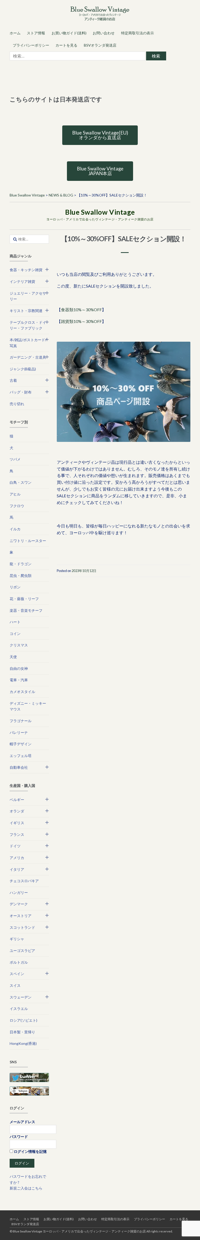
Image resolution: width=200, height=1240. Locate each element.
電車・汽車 (19, 680)
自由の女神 (19, 668)
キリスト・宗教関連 (26, 310)
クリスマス (19, 645)
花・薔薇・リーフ (24, 598)
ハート (15, 622)
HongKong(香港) (23, 1043)
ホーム (15, 33)
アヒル (15, 494)
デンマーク (19, 904)
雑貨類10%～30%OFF (81, 321)
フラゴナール (21, 720)
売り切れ (17, 404)
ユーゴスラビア (22, 950)
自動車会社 (19, 767)
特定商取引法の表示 (137, 33)
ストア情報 (36, 33)
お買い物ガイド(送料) (69, 33)
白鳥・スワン (21, 482)
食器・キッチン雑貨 (26, 270)
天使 (13, 656)
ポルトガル (19, 962)
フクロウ (17, 506)
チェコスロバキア (24, 881)
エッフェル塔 (21, 755)
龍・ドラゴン (21, 564)
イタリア (17, 869)
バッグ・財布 (21, 392)
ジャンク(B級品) (23, 369)
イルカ (15, 529)
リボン (15, 587)
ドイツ (15, 846)
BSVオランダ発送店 (100, 45)
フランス (17, 834)
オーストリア (21, 915)
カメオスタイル (22, 691)
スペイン (17, 973)
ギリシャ (17, 939)
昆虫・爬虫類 (21, 575)
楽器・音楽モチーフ (26, 610)
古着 (13, 380)
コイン (15, 633)
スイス (15, 985)
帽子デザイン (21, 744)
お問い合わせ (104, 33)
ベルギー (17, 799)
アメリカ (17, 857)
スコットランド (22, 927)
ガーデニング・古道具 (28, 357)
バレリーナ (19, 732)
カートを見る (66, 45)
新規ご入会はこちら (26, 1188)
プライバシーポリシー (31, 45)
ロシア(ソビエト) (23, 1020)
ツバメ (15, 459)
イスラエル (19, 1008)
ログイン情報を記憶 (30, 1151)
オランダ (17, 811)
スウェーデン (21, 997)
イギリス (17, 823)
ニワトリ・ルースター (28, 540)
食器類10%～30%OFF (81, 309)
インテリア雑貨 (22, 281)
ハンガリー (19, 892)
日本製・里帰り (22, 1032)
